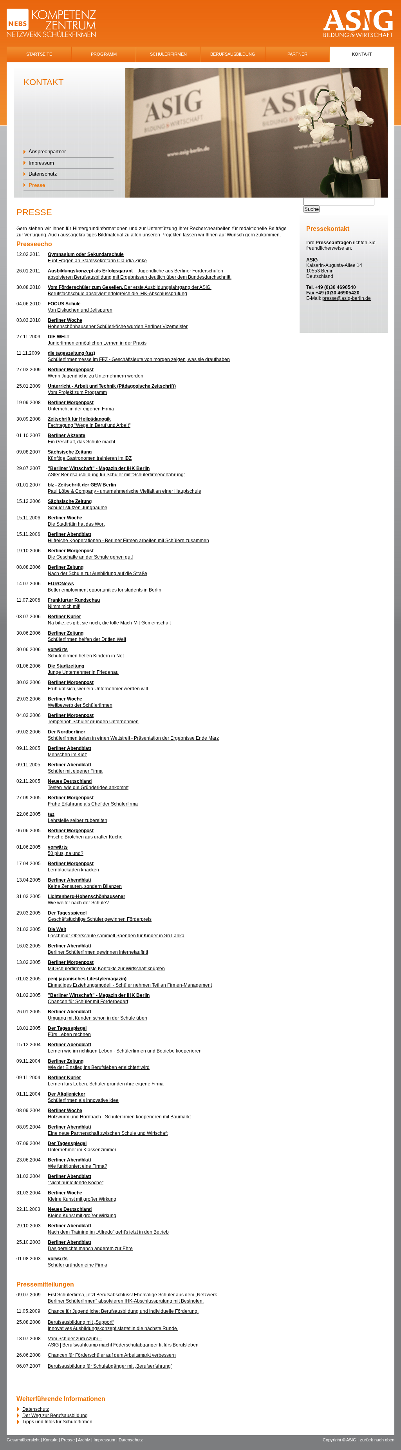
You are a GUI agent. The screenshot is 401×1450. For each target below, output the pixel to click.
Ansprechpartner (47, 151)
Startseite (39, 54)
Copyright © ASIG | (341, 1439)
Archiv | (86, 1439)
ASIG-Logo (358, 24)
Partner (297, 54)
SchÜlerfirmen (168, 54)
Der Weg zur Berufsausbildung (55, 1415)
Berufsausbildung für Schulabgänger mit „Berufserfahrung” (110, 1366)
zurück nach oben (377, 1439)
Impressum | (106, 1439)
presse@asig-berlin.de (346, 298)
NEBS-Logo (56, 24)
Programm (104, 54)
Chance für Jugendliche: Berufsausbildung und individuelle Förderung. (123, 1311)
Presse (37, 185)
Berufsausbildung (232, 54)
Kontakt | (52, 1439)
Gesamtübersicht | (25, 1439)
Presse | (69, 1439)
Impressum (41, 163)
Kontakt (362, 54)
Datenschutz (43, 174)
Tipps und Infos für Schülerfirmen (57, 1422)
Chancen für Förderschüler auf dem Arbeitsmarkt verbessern (112, 1355)
